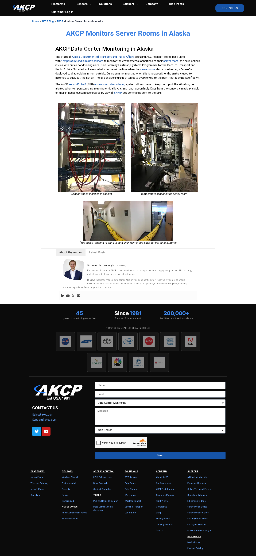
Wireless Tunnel (70, 477)
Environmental (69, 483)
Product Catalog (195, 548)
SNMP (118, 92)
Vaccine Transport (134, 506)
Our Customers (163, 483)
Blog (158, 512)
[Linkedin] (62, 296)
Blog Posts (176, 4)
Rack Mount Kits (70, 518)
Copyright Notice (164, 524)
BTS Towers (131, 477)
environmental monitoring (109, 84)
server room (170, 61)
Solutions (105, 4)
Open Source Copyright (199, 530)
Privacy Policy (162, 518)
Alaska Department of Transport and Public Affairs (103, 56)
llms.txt (159, 530)
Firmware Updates (196, 483)
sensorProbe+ (37, 477)
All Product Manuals (197, 477)
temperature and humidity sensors (82, 61)
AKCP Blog (48, 21)
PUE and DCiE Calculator (105, 501)
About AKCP (162, 477)
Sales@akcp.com (42, 414)
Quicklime (35, 495)
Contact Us (161, 506)
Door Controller (101, 483)
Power (65, 495)
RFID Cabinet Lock (102, 477)
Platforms (58, 4)
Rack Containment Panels (74, 512)
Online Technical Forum (199, 489)
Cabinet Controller (102, 489)
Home (35, 21)
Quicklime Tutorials (197, 495)
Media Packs (193, 542)
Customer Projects (165, 495)
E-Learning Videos (196, 501)
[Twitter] (73, 296)
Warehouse (130, 495)
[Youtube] (68, 296)
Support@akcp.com (44, 419)
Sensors (82, 4)
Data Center (130, 483)
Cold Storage (131, 489)
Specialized (68, 501)
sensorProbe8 (77, 84)
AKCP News (162, 501)
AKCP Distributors (165, 489)
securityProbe (37, 489)
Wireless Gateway (39, 483)
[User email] (78, 296)
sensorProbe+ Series (198, 512)
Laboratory (130, 512)
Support (128, 4)
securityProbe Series (197, 518)
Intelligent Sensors (196, 524)
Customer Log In (62, 12)
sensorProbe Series (197, 506)
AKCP (60, 21)
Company (152, 4)
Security (66, 489)
